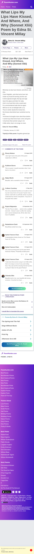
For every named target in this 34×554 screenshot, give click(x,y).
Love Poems (5, 404)
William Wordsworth (7, 457)
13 (22, 201)
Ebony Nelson (10, 153)
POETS (9, 357)
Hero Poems (5, 424)
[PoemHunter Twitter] (16, 492)
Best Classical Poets (7, 388)
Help (16, 497)
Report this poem (26, 144)
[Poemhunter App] (6, 491)
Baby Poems (5, 406)
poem (4, 139)
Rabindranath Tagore (7, 454)
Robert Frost (5, 434)
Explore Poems (5, 390)
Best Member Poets (7, 385)
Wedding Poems (6, 416)
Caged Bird (4, 480)
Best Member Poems (7, 375)
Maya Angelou (5, 437)
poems (10, 139)
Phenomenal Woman (7, 465)
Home (3, 7)
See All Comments (17, 288)
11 (27, 201)
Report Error (22, 497)
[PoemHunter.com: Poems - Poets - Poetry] (9, 2)
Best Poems (4, 373)
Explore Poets (5, 393)
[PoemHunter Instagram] (19, 492)
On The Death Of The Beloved (10, 488)
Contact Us (11, 497)
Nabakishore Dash (11, 224)
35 (27, 160)
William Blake (5, 452)
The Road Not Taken (7, 470)
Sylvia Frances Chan (12, 235)
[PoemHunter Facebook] (13, 492)
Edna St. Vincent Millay (16, 40)
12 (23, 217)
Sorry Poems (5, 421)
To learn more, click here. (7, 551)
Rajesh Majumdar (11, 206)
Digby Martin (9, 178)
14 (22, 172)
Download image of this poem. (10, 145)
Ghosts (26, 139)
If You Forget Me (6, 473)
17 (23, 183)
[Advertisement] (17, 537)
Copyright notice (12, 495)
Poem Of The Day (6, 395)
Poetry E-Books (6, 426)
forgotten (20, 139)
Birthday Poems (6, 414)
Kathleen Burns (10, 165)
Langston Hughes (6, 444)
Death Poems (5, 409)
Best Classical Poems (7, 378)
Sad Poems (4, 411)
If (1, 483)
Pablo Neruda (5, 442)
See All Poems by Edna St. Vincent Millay (17, 344)
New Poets (4, 383)
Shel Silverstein (6, 449)
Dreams (3, 475)
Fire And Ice (4, 485)
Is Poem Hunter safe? (18, 499)
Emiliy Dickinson (6, 447)
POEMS (3, 357)
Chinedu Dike (9, 275)
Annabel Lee (5, 478)
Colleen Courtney (11, 188)
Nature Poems (5, 419)
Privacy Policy (10, 500)
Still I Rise (4, 468)
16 (27, 172)
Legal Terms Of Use (20, 500)
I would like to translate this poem (13, 311)
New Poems (4, 380)
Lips (15, 139)
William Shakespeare (7, 439)
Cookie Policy (22, 495)
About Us (3, 495)
